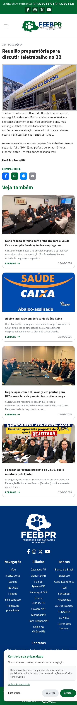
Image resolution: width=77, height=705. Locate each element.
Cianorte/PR (38, 575)
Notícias (13, 587)
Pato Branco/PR (38, 621)
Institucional (12, 575)
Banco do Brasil (64, 569)
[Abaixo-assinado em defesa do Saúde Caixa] (38, 292)
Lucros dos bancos (64, 626)
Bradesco (64, 575)
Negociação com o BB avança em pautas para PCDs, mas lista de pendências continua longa (35, 394)
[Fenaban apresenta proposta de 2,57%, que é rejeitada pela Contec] (38, 443)
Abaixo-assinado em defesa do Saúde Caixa (33, 318)
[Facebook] (28, 10)
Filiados (12, 593)
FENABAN (64, 612)
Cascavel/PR (38, 569)
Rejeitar (50, 693)
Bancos (12, 581)
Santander (64, 593)
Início (13, 569)
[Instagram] (35, 10)
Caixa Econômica (64, 581)
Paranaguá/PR (38, 592)
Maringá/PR (38, 615)
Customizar (14, 693)
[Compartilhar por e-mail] (32, 176)
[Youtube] (49, 10)
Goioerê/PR (38, 609)
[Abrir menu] (5, 26)
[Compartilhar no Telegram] (23, 176)
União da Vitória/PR (38, 629)
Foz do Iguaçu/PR (38, 583)
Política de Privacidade (19, 684)
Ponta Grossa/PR (38, 600)
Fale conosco (13, 599)
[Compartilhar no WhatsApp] (14, 176)
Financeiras (64, 599)
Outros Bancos (64, 605)
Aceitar (68, 693)
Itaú (64, 587)
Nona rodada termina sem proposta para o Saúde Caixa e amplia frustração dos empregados (37, 243)
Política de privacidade (13, 607)
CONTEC (64, 617)
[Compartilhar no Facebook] (5, 176)
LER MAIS (11, 263)
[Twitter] (42, 10)
